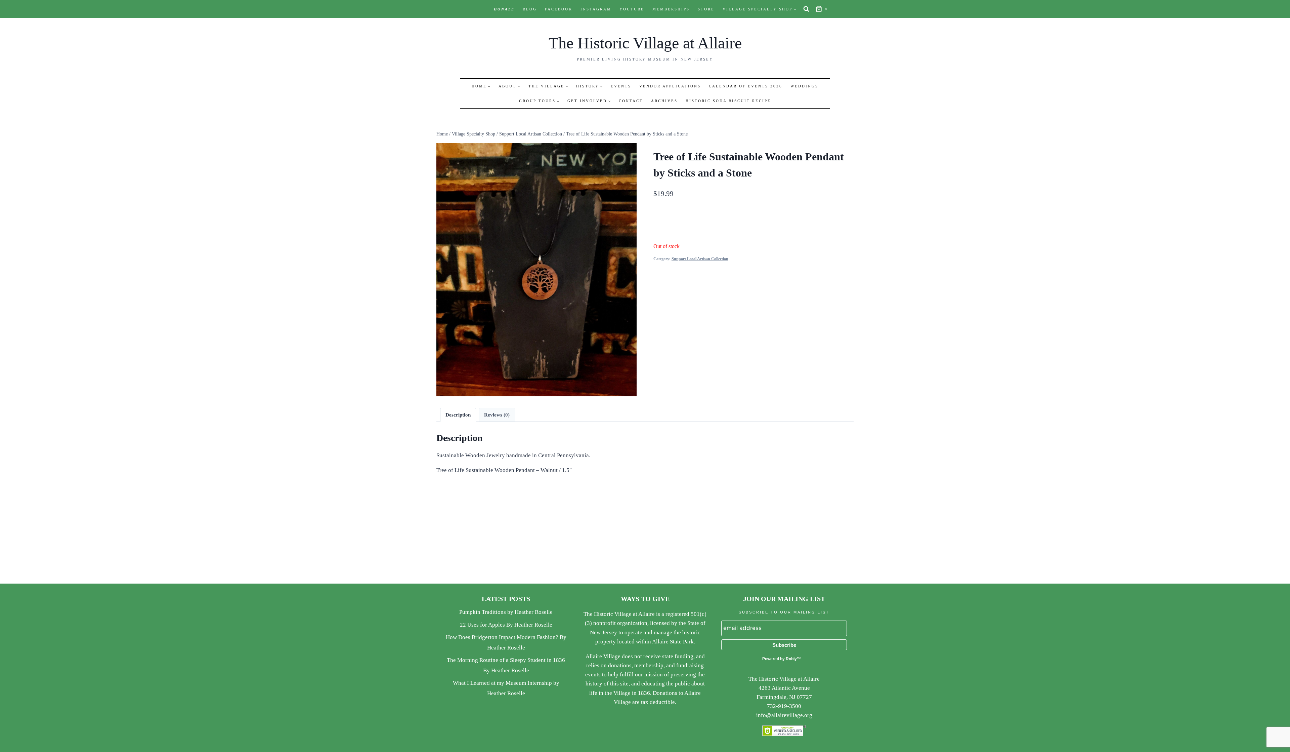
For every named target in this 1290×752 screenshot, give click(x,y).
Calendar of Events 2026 (745, 86)
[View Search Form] (806, 9)
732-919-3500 (784, 706)
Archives (664, 101)
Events (621, 86)
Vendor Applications (670, 86)
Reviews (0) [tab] (497, 415)
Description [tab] (458, 415)
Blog (530, 9)
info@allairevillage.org (784, 715)
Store (706, 9)
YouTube (631, 9)
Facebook (558, 9)
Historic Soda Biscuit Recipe (728, 101)
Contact (631, 101)
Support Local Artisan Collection (700, 258)
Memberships (671, 9)
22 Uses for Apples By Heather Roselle (506, 625)
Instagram (595, 9)
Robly (791, 659)
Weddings (804, 86)
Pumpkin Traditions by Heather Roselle (506, 612)
